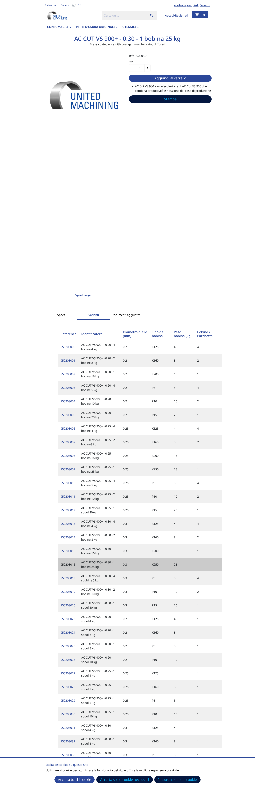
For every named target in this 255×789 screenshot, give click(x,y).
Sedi (195, 5)
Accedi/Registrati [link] (176, 15)
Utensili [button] (129, 27)
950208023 (68, 619)
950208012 (68, 510)
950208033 (68, 755)
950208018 (68, 578)
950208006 (68, 428)
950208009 (68, 469)
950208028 (68, 687)
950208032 (68, 741)
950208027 (68, 673)
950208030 (68, 714)
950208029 (68, 701)
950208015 (68, 551)
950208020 (68, 605)
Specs (61, 315)
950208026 (68, 660)
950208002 (68, 374)
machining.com (183, 5)
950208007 (68, 442)
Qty (131, 61)
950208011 (68, 497)
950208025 (68, 646)
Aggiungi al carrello (170, 78)
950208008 (68, 456)
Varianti (93, 315)
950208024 (68, 633)
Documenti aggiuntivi (126, 315)
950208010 (68, 483)
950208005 (68, 415)
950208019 (68, 592)
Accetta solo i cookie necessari (124, 779)
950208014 (68, 537)
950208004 (68, 401)
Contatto (205, 5)
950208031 (68, 728)
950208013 (68, 524)
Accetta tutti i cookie (74, 779)
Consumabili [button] (57, 27)
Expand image (83, 295)
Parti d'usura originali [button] (95, 27)
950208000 (68, 347)
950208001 (68, 360)
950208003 (68, 388)
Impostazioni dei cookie (177, 779)
